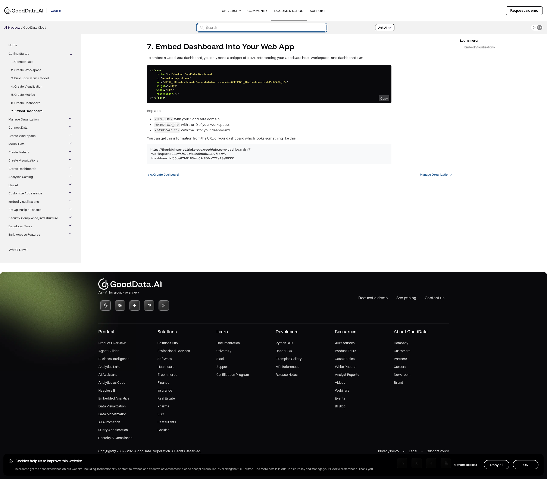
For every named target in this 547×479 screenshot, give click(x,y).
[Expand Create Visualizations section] (70, 160)
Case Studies (345, 359)
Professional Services (173, 351)
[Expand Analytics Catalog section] (70, 177)
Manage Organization (24, 119)
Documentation (288, 11)
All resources (345, 343)
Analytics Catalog (21, 177)
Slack (220, 359)
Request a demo (524, 10)
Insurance (164, 390)
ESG (160, 414)
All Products (12, 27)
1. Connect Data (22, 62)
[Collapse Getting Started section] (70, 53)
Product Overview (112, 343)
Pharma (163, 406)
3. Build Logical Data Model (30, 78)
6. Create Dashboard (25, 103)
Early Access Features (24, 234)
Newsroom (402, 374)
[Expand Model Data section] (70, 144)
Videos (340, 382)
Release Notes (287, 374)
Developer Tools (20, 226)
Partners (400, 359)
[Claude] (120, 305)
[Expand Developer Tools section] (70, 226)
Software (164, 359)
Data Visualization (112, 406)
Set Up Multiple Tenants (25, 210)
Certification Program (232, 374)
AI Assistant (107, 374)
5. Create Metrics (23, 95)
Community (257, 11)
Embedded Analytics (113, 398)
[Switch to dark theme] (537, 28)
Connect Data (18, 127)
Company (401, 343)
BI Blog (340, 406)
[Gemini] (134, 305)
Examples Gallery (288, 359)
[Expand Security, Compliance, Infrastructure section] (70, 218)
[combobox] (261, 28)
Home (13, 45)
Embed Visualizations (24, 202)
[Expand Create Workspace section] (70, 136)
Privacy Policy (388, 451)
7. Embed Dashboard (27, 111)
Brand (398, 382)
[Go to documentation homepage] (23, 10)
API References (287, 366)
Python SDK (285, 343)
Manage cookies (465, 465)
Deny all (496, 465)
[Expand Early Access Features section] (70, 234)
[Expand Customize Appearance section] (70, 193)
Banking (163, 430)
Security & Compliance (115, 438)
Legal (413, 451)
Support (317, 11)
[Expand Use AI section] (70, 185)
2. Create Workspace (26, 70)
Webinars (342, 390)
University (231, 11)
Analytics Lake (109, 366)
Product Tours (345, 351)
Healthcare (165, 366)
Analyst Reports (347, 374)
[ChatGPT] (105, 305)
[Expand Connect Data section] (70, 127)
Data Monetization (112, 414)
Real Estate (166, 398)
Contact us (434, 297)
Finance (163, 382)
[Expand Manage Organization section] (70, 119)
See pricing (406, 297)
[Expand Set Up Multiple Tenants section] (70, 210)
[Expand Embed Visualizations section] (70, 202)
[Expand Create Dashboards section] (70, 169)
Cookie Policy (296, 469)
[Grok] (149, 305)
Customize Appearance (25, 193)
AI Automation (109, 422)
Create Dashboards (22, 169)
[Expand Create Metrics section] (70, 152)
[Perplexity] (164, 305)
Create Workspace (22, 136)
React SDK (284, 351)
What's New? (18, 250)
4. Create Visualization (26, 86)
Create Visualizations (23, 160)
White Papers (345, 366)
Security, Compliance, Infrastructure (33, 218)
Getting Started (19, 53)
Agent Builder (108, 351)
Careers (400, 366)
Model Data (17, 144)
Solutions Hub (167, 343)
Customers (402, 351)
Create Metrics (19, 152)
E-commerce (167, 374)
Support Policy (438, 451)
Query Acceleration (113, 430)
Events (340, 398)
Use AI (13, 185)
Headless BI (107, 390)
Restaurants (166, 422)
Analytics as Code (111, 382)
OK (525, 465)
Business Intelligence (113, 359)
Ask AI (382, 27)
